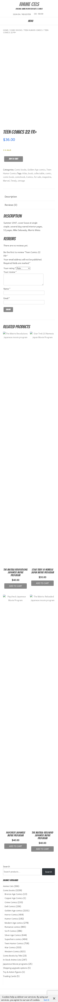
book (30, 173)
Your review (10, 272)
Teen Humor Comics (33, 30)
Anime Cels (29, 4)
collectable (39, 173)
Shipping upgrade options (15, 968)
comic (48, 173)
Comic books (16, 30)
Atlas (24, 173)
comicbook (20, 177)
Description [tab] (11, 196)
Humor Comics (11, 918)
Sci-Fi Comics (10, 931)
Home (5, 30)
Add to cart (13, 159)
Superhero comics (13, 939)
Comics (29, 177)
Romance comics (12, 926)
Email (7, 298)
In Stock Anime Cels (12, 959)
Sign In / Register (22, 14)
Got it (46, 1000)
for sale (37, 177)
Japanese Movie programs (15, 963)
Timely (14, 180)
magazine (46, 177)
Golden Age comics (36, 169)
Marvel (6, 180)
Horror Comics (11, 914)
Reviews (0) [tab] (11, 205)
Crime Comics (11, 902)
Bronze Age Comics (14, 894)
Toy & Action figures (12, 972)
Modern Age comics (14, 922)
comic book (8, 177)
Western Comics (12, 951)
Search (6, 866)
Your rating (10, 268)
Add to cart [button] (15, 586)
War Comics (10, 947)
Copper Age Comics (14, 898)
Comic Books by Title (12, 955)
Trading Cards (9, 976)
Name (7, 288)
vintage (21, 180)
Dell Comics (10, 906)
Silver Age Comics (13, 935)
